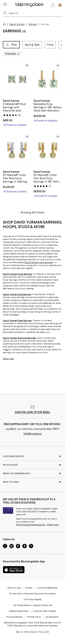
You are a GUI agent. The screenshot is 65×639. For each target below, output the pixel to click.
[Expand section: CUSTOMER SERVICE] (32, 456)
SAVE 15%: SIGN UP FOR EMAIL (32, 412)
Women (33, 24)
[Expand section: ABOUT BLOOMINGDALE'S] (32, 473)
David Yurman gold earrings (39, 262)
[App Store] (14, 569)
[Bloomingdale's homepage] (5, 24)
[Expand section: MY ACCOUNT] (32, 465)
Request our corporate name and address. (36, 625)
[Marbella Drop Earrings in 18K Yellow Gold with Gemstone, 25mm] (48, 79)
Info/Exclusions (32, 433)
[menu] (5, 4)
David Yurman (17, 24)
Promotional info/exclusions (30, 524)
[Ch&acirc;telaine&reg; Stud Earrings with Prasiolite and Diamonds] (17, 79)
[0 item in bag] (60, 5)
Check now (52, 524)
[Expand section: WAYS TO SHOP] (32, 482)
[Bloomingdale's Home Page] (30, 5)
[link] (17, 112)
